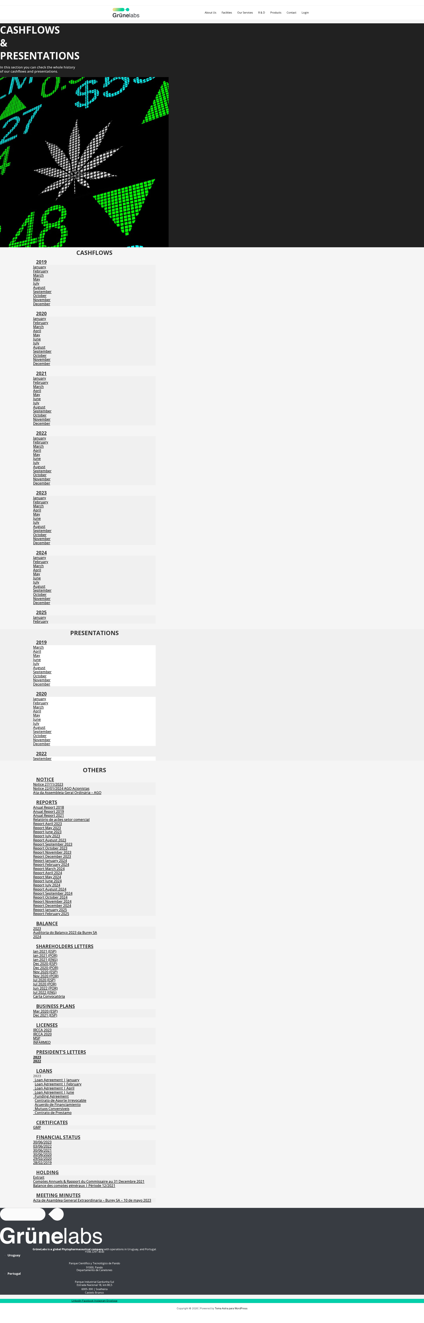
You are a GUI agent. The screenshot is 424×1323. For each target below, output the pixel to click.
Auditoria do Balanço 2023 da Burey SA (65, 932)
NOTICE (45, 779)
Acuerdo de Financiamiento (58, 1104)
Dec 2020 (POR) (45, 967)
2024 (41, 552)
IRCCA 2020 (42, 1034)
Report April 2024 (47, 872)
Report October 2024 (50, 897)
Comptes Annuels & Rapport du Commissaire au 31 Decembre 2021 (88, 1181)
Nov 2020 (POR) (45, 976)
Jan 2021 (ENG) (45, 959)
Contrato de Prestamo (52, 1112)
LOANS (44, 1071)
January (39, 267)
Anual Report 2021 (48, 815)
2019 (41, 262)
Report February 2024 (51, 864)
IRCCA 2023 (42, 1030)
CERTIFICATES (52, 1122)
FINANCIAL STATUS (58, 1137)
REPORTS (46, 802)
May (36, 279)
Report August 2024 (49, 889)
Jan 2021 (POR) (45, 955)
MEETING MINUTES (58, 1195)
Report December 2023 (52, 856)
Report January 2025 (50, 909)
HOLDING (47, 1172)
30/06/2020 (42, 1154)
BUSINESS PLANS (55, 1006)
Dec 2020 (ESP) (45, 963)
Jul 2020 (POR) (44, 984)
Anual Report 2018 (48, 807)
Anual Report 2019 (48, 811)
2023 (41, 493)
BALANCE (47, 923)
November (42, 299)
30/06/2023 (42, 1142)
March (38, 275)
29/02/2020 (42, 1158)
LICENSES (47, 1025)
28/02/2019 (42, 1162)
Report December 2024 (52, 905)
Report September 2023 (52, 844)
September (42, 291)
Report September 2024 (52, 893)
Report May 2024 (47, 877)
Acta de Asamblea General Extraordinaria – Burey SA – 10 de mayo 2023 (92, 1200)
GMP (37, 1127)
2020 (41, 313)
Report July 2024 (46, 885)
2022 (41, 433)
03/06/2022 (42, 1146)
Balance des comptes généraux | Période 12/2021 (74, 1185)
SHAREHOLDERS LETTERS (64, 946)
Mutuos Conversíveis (51, 1108)
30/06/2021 (42, 1150)
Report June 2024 (47, 881)
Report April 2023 (47, 823)
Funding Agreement (51, 1096)
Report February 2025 (51, 913)
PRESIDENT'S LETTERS (61, 1052)
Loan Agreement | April (53, 1088)
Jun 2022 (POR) (45, 988)
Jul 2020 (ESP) (44, 980)
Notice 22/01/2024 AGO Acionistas (61, 788)
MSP (36, 1038)
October (40, 295)
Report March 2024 (49, 868)
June (37, 339)
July (36, 283)
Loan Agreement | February (58, 1084)
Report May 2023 (47, 827)
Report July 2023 (46, 836)
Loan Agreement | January (56, 1080)
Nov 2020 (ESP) (45, 972)
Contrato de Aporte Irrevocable (60, 1100)
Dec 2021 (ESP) (45, 1015)
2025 (41, 612)
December (41, 304)
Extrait (38, 1177)
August (39, 287)
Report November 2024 (52, 901)
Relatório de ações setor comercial (61, 819)
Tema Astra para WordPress (231, 1308)
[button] (94, 262)
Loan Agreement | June (53, 1092)
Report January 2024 (50, 860)
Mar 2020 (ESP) (45, 1011)
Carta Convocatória (49, 996)
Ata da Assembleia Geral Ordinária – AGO (67, 792)
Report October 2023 (50, 848)
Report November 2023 (52, 852)
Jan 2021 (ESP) (44, 951)
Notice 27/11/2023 (48, 784)
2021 (41, 373)
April (37, 330)
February (40, 271)
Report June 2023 (47, 831)
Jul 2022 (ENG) (44, 992)
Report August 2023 (49, 840)
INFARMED (42, 1042)
